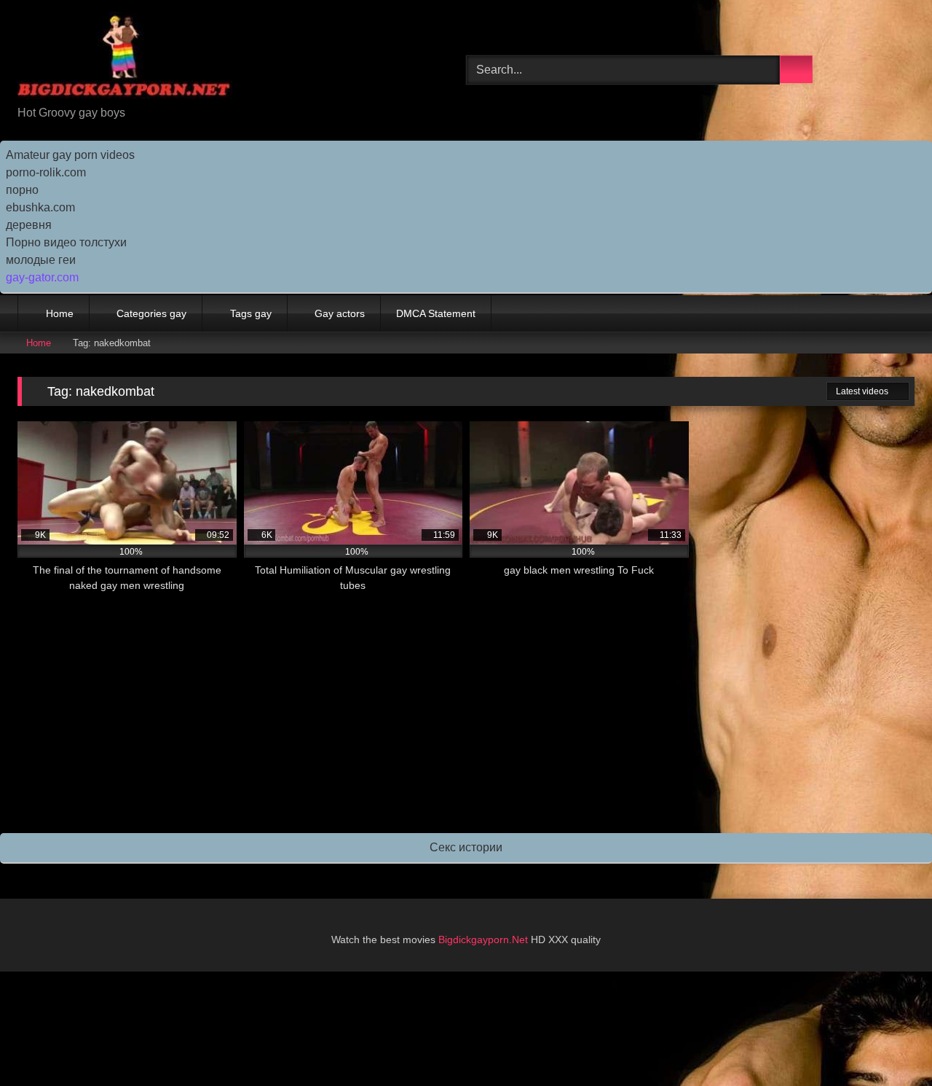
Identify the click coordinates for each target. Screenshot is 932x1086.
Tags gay (251, 313)
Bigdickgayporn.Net (484, 939)
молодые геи (41, 260)
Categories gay (151, 313)
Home (60, 313)
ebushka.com (40, 207)
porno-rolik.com (46, 172)
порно (22, 190)
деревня (29, 225)
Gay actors (340, 313)
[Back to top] (888, 1042)
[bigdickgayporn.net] (124, 58)
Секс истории (466, 847)
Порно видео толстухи (66, 242)
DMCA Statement (435, 313)
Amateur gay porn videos (70, 155)
